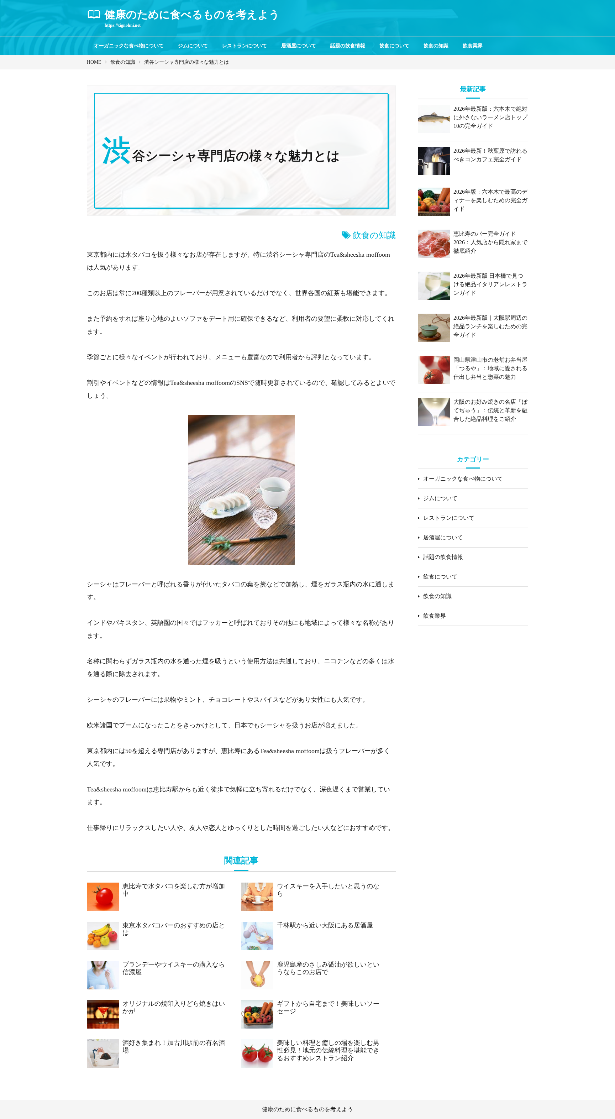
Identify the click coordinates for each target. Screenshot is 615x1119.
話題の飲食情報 (347, 45)
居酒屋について (298, 45)
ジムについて (193, 45)
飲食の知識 (436, 45)
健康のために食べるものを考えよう (307, 1109)
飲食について (394, 45)
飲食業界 (473, 45)
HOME (94, 62)
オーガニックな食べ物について (129, 45)
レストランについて (244, 45)
